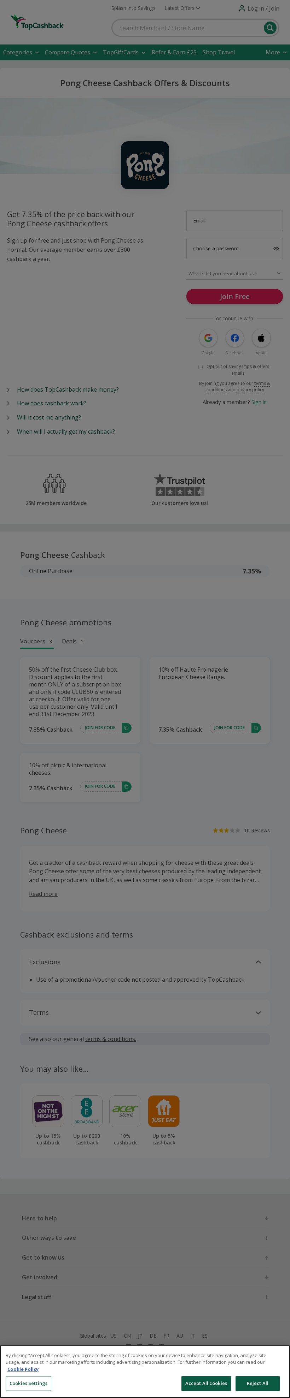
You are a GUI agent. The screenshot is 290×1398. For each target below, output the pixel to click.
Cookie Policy (23, 1369)
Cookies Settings (28, 1383)
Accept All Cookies (206, 1383)
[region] (145, 1371)
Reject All (257, 1383)
